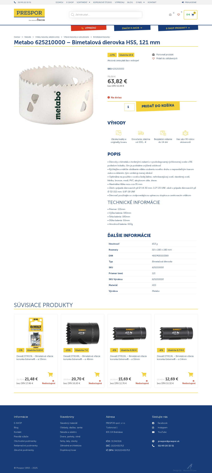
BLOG (130, 2)
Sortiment (82, 2)
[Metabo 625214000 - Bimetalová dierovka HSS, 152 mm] (56, 95)
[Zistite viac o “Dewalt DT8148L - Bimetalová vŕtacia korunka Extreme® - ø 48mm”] (97, 374)
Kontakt (152, 2)
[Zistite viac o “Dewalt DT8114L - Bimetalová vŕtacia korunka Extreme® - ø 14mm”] (190, 374)
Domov (17, 37)
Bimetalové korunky (101, 37)
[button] (132, 26)
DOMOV (59, 2)
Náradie (28, 37)
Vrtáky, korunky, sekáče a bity (47, 37)
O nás (139, 2)
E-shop (70, 2)
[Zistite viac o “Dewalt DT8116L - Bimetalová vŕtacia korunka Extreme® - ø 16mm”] (144, 374)
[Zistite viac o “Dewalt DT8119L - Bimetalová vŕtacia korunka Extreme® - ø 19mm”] (50, 374)
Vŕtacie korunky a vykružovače (76, 37)
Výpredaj (119, 2)
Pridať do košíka (157, 105)
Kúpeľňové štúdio (102, 2)
